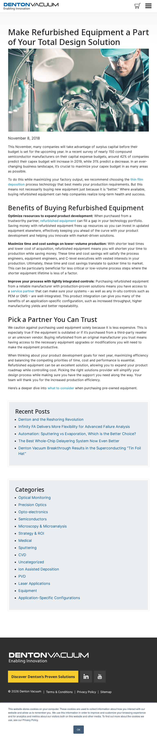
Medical (25, 540)
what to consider (61, 388)
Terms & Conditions (59, 692)
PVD (22, 576)
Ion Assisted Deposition (38, 569)
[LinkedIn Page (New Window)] (86, 677)
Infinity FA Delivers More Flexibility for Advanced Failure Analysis (74, 426)
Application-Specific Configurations (49, 598)
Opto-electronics (33, 512)
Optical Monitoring (34, 497)
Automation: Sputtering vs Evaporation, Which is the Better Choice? (77, 434)
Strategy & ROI (31, 533)
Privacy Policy (86, 692)
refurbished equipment (58, 221)
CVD (22, 555)
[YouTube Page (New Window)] (99, 677)
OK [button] (78, 729)
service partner (22, 291)
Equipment (27, 590)
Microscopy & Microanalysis (42, 526)
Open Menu (149, 6)
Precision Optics (32, 505)
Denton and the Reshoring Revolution (51, 419)
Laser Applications (34, 583)
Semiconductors (32, 519)
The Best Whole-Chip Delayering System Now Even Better (68, 441)
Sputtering (27, 548)
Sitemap (106, 692)
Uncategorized (31, 562)
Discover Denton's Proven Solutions (44, 676)
